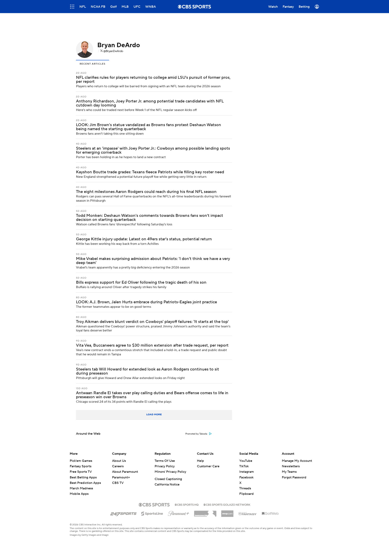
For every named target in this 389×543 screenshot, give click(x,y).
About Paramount (125, 472)
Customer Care (208, 466)
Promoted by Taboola (196, 433)
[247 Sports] (123, 513)
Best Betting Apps (83, 477)
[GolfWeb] (270, 514)
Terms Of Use (165, 461)
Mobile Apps (79, 494)
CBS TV (118, 483)
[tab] (92, 63)
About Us (119, 461)
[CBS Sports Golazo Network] (226, 504)
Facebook (246, 477)
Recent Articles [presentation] (92, 63)
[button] (72, 6)
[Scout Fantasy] (247, 513)
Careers (118, 466)
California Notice (167, 484)
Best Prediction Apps (85, 483)
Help (200, 461)
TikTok (244, 466)
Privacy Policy (165, 466)
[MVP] (227, 512)
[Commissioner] (205, 512)
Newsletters (291, 466)
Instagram (246, 472)
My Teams (289, 472)
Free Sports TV (81, 472)
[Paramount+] (178, 513)
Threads (245, 488)
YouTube (245, 461)
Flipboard (246, 494)
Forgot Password (294, 477)
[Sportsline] (152, 513)
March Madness (81, 488)
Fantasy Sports (80, 466)
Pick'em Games (81, 461)
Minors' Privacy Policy (170, 472)
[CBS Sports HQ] (187, 504)
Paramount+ (121, 477)
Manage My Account (297, 461)
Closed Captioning (168, 479)
